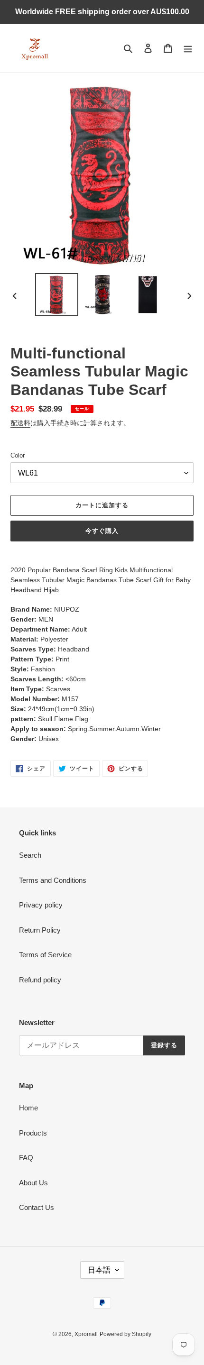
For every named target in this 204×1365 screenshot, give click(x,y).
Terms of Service (45, 955)
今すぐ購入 (102, 530)
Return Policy (40, 930)
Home (28, 1108)
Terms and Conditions (52, 880)
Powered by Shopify (125, 1334)
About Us (33, 1183)
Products (33, 1133)
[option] (57, 295)
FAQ (26, 1158)
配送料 (20, 423)
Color (17, 455)
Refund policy (40, 980)
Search (30, 855)
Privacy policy (41, 905)
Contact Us (36, 1207)
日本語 (99, 1270)
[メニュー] (188, 48)
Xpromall (86, 1334)
